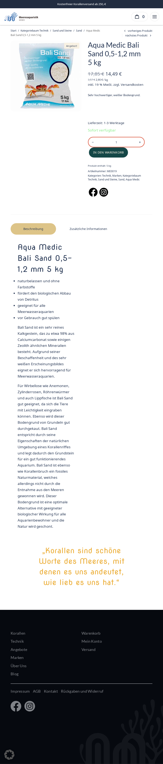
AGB (37, 691)
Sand (79, 30)
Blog (14, 673)
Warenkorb (91, 633)
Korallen (18, 633)
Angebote (19, 649)
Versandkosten (132, 84)
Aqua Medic (133, 179)
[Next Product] (138, 35)
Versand (89, 649)
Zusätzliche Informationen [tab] (88, 229)
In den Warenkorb (108, 152)
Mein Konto (92, 641)
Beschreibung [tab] (33, 229)
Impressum (20, 691)
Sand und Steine (62, 30)
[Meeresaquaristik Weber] (21, 16)
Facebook (16, 706)
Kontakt (51, 691)
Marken (116, 175)
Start (13, 30)
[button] (9, 754)
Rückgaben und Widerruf (82, 691)
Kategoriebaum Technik (34, 30)
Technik (106, 175)
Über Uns (19, 665)
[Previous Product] (137, 31)
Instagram (28, 706)
